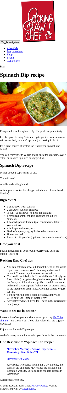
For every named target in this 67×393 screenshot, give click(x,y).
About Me (12, 48)
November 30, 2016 (18, 358)
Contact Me (13, 60)
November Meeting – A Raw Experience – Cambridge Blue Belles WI (31, 351)
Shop (10, 54)
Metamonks (28, 388)
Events (10, 57)
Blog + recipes (15, 51)
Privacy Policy (39, 385)
